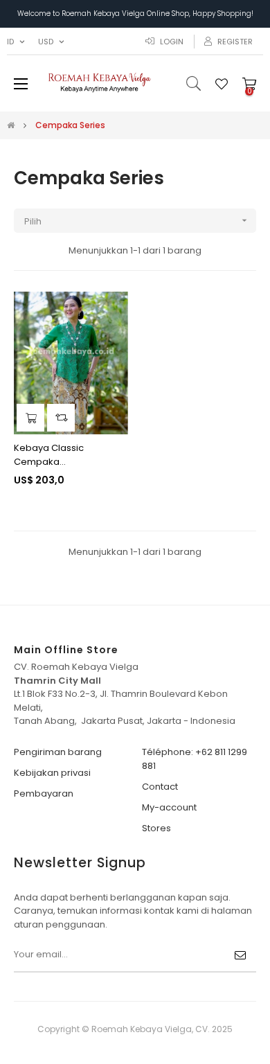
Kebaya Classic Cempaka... (49, 454)
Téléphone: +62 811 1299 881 (194, 758)
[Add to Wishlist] (109, 310)
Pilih (137, 221)
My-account (169, 807)
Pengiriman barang (58, 752)
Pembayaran (43, 793)
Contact (160, 786)
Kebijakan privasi (52, 772)
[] (30, 418)
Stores (156, 828)
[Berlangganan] (240, 955)
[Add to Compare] (61, 418)
